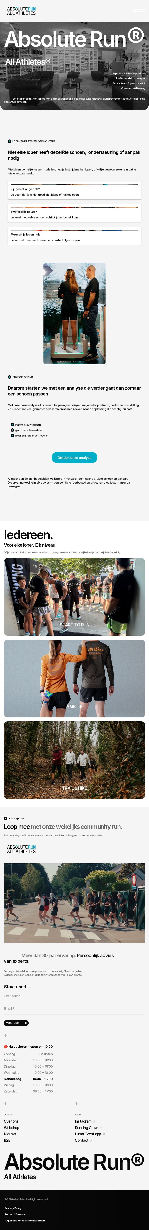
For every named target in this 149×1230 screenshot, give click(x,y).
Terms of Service (15, 1214)
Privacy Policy (13, 1208)
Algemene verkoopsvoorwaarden (25, 1220)
